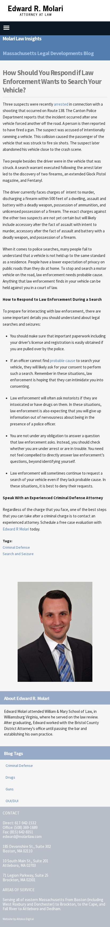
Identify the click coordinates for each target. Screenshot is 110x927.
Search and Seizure (18, 553)
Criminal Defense (16, 547)
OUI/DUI (12, 800)
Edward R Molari (16, 529)
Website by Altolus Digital (18, 919)
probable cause (62, 360)
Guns (10, 789)
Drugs (10, 777)
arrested (61, 104)
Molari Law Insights (22, 38)
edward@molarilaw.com (22, 836)
